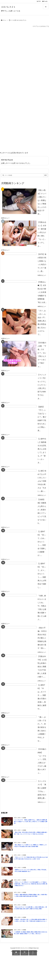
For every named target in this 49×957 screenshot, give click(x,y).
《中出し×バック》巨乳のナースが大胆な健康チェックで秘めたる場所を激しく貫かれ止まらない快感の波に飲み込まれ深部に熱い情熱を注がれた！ (30, 883)
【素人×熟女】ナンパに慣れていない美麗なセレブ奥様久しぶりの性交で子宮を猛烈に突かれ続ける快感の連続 (30, 845)
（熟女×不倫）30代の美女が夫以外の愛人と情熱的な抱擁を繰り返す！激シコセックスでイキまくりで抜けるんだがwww (30, 833)
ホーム (4, 20)
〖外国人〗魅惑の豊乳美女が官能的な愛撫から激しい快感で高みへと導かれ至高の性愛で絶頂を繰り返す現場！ (30, 895)
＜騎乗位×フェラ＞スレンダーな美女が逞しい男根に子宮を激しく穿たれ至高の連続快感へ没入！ (30, 870)
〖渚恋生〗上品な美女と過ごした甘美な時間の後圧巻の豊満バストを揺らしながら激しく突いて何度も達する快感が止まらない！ (30, 920)
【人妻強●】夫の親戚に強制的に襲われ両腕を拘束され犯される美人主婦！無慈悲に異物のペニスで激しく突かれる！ (30, 932)
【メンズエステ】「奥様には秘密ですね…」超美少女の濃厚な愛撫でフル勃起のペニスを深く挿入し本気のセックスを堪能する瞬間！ (30, 821)
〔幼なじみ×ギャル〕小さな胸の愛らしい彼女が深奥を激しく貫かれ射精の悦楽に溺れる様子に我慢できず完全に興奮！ (30, 907)
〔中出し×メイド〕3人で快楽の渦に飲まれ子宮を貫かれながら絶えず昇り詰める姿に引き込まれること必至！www (31, 858)
